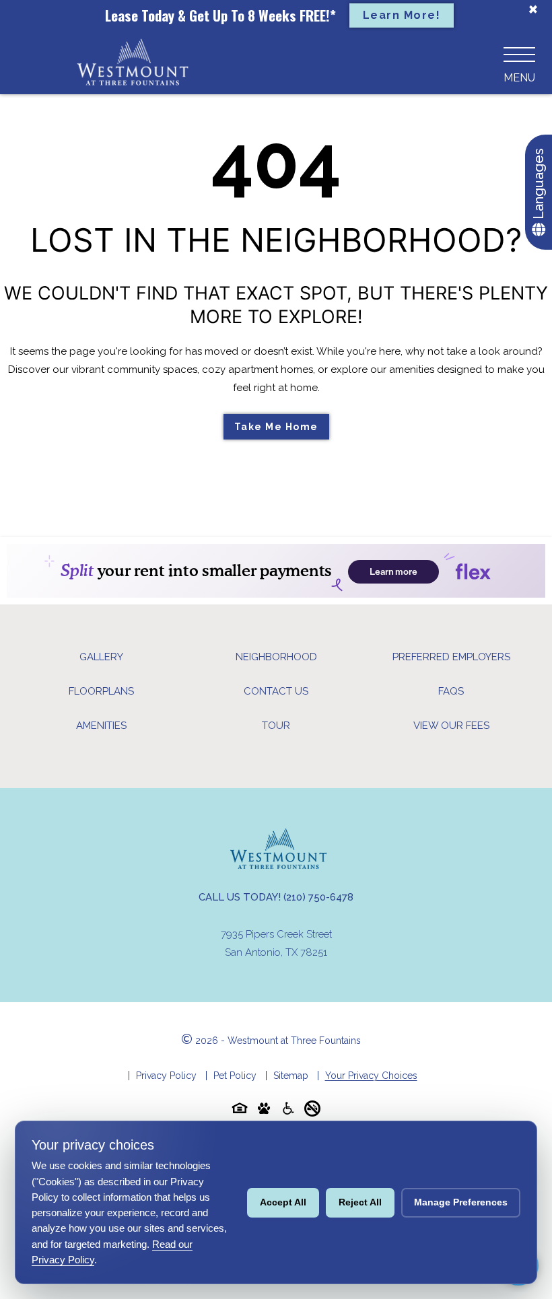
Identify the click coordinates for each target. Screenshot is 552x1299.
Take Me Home (276, 426)
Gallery (101, 657)
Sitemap (290, 1075)
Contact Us (276, 691)
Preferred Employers (451, 657)
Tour (276, 725)
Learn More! (402, 15)
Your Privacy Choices (371, 1075)
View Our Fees (451, 725)
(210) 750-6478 (318, 897)
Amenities (101, 725)
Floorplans (101, 691)
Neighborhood (276, 657)
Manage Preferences (461, 1202)
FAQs (451, 691)
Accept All (283, 1202)
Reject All (360, 1202)
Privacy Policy (166, 1075)
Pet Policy (234, 1075)
